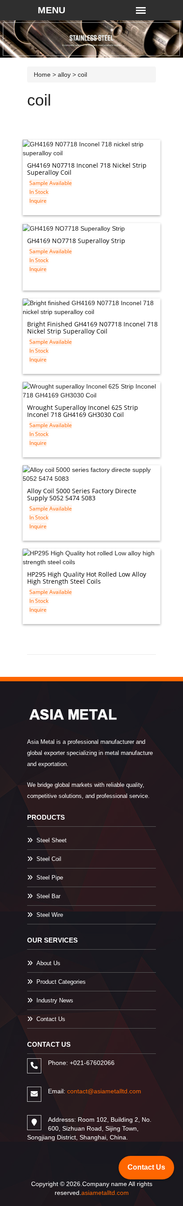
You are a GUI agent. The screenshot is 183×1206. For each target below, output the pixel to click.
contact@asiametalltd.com (104, 1091)
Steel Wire (49, 914)
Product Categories (61, 981)
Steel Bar (48, 896)
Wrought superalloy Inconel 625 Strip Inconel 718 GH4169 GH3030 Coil (82, 411)
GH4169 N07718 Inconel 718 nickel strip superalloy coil (87, 169)
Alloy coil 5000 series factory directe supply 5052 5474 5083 (81, 494)
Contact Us (50, 1019)
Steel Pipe (49, 877)
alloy (64, 74)
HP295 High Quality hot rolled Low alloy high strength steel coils (86, 577)
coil (82, 74)
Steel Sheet (51, 840)
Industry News (54, 1000)
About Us (48, 963)
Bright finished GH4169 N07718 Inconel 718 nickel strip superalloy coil (92, 327)
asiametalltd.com (105, 1192)
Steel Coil (48, 859)
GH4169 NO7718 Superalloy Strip (76, 240)
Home (42, 74)
